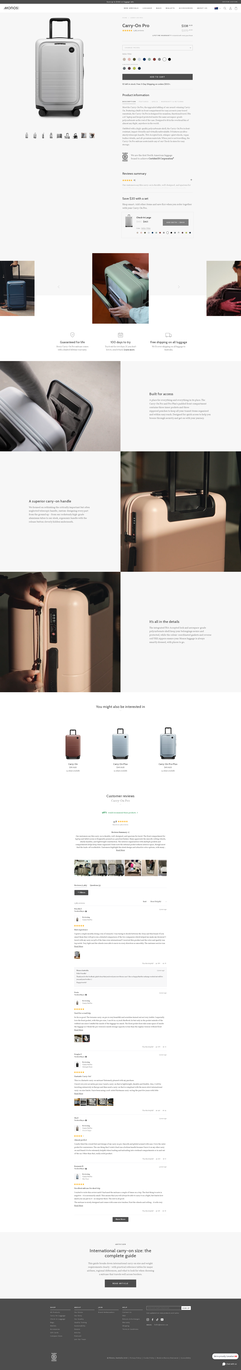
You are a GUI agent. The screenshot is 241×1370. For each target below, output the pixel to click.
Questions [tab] (95, 885)
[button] (133, 30)
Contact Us (126, 1312)
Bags (52, 1322)
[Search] (225, 8)
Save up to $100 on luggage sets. (120, 2)
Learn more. (129, 349)
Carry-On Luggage (57, 1316)
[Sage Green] (149, 59)
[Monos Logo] (11, 8)
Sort (145, 901)
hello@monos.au (161, 1325)
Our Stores (78, 1312)
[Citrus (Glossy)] (134, 68)
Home (124, 18)
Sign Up (186, 1308)
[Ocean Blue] (144, 59)
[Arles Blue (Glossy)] (139, 68)
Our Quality (79, 1319)
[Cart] (236, 8)
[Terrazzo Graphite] (124, 68)
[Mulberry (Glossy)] (129, 68)
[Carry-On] (73, 740)
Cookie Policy (149, 1358)
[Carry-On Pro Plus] (168, 740)
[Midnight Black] (169, 59)
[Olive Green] (134, 59)
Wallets (53, 1326)
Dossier (77, 1329)
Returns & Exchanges (131, 1319)
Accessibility (186, 1358)
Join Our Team (80, 1339)
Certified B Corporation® (161, 158)
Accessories (55, 1329)
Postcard (77, 1336)
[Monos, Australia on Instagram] (147, 1320)
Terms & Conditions (130, 1329)
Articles (77, 1332)
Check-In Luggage (57, 1319)
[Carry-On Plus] (120, 740)
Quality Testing (80, 1322)
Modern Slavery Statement (167, 1358)
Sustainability (79, 1326)
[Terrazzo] (179, 233)
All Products (55, 1312)
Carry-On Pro (87, 920)
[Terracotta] (154, 59)
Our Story (78, 1316)
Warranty (126, 1322)
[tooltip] (129, 832)
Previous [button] (12, 69)
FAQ (124, 1316)
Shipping (125, 1326)
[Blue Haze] (139, 59)
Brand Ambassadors (106, 1312)
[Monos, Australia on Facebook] (152, 1320)
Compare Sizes (56, 1336)
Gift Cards (54, 1332)
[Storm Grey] (159, 59)
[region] (120, 868)
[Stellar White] (164, 59)
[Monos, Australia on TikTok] (157, 1320)
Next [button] (106, 69)
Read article (121, 1283)
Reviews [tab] (80, 885)
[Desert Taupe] (124, 59)
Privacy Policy (135, 1358)
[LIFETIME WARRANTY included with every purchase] (157, 38)
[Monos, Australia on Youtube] (162, 1320)
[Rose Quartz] (129, 59)
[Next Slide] (165, 868)
